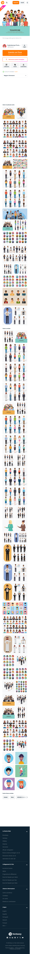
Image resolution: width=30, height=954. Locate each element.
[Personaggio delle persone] (9, 822)
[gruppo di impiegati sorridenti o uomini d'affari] (15, 236)
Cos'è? (16, 71)
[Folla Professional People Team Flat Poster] (9, 124)
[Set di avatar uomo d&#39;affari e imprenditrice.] (9, 874)
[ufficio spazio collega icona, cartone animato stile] (9, 648)
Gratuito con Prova (15, 53)
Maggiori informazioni (9, 74)
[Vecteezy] (2, 2)
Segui (24, 47)
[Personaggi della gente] (9, 112)
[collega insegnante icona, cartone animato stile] (9, 661)
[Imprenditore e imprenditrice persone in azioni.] (15, 300)
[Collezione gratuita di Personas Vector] (15, 367)
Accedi (22, 2)
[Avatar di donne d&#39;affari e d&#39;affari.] (15, 140)
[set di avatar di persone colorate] (10, 186)
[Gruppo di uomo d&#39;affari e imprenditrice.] (7, 176)
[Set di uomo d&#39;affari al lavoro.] (15, 792)
